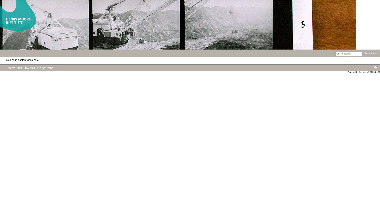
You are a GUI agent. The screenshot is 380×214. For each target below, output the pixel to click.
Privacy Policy (45, 67)
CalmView (363, 72)
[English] (375, 67)
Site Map (30, 67)
